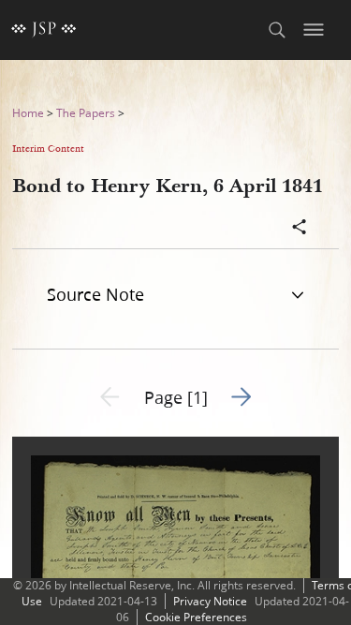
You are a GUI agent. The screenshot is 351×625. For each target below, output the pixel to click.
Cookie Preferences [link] (196, 617)
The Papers (85, 113)
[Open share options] (299, 228)
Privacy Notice (210, 601)
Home (28, 113)
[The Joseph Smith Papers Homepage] (44, 30)
